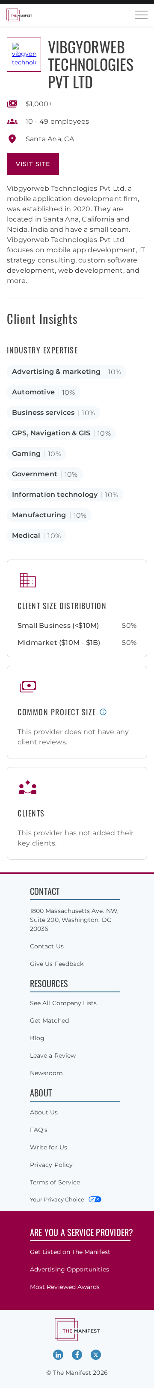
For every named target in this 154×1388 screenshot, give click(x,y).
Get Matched (49, 1020)
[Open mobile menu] (141, 15)
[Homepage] (19, 15)
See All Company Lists (63, 1003)
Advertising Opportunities (69, 1269)
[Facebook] (77, 1355)
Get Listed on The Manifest (70, 1252)
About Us (44, 1112)
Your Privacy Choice (57, 1199)
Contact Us (47, 946)
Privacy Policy (51, 1165)
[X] (96, 1355)
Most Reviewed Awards (65, 1287)
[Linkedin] (58, 1355)
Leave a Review (53, 1055)
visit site (33, 164)
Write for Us (48, 1147)
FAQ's (38, 1130)
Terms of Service (55, 1182)
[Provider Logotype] (24, 55)
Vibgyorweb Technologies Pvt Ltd (90, 64)
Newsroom (46, 1073)
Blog (37, 1038)
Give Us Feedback (56, 964)
